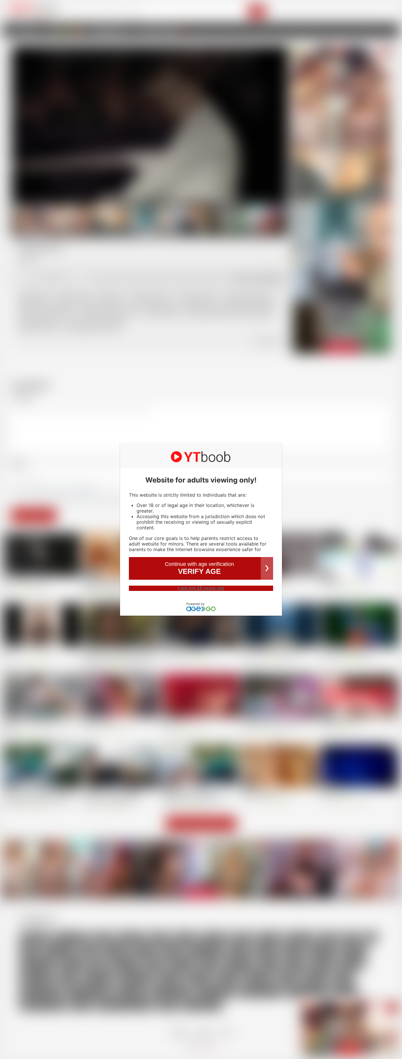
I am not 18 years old (201, 588)
